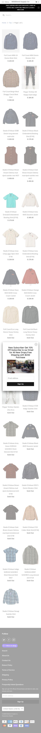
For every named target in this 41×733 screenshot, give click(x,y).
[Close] (36, 344)
